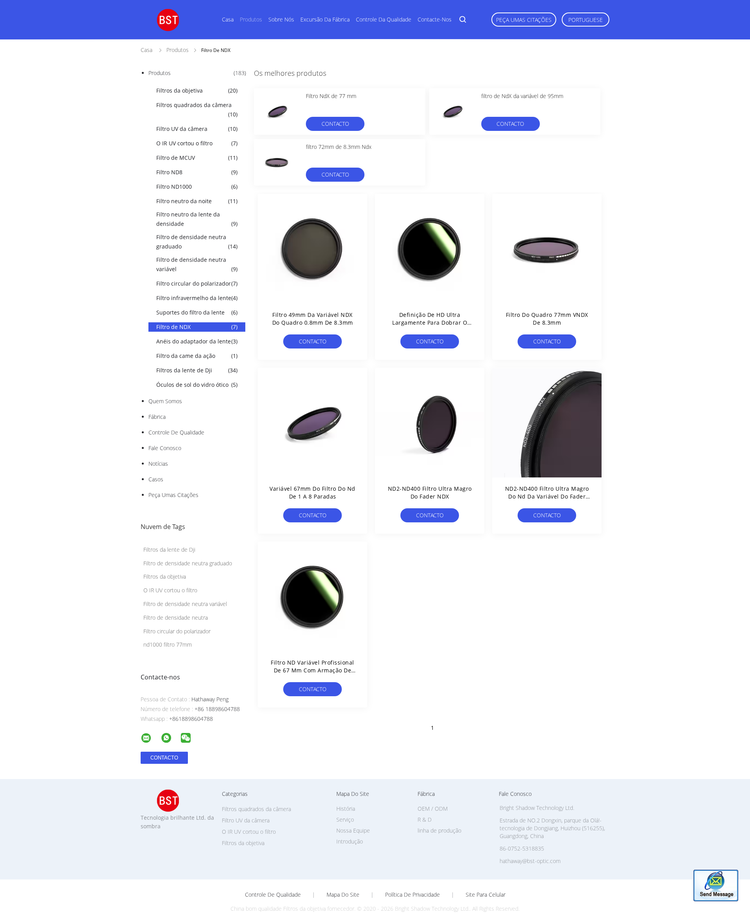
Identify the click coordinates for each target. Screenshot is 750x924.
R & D (425, 819)
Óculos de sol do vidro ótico (197, 384)
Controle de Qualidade (176, 432)
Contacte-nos (435, 19)
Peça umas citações (524, 19)
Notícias (158, 463)
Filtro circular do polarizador (197, 283)
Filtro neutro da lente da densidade (197, 219)
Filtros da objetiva (197, 90)
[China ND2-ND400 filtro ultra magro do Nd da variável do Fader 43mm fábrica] (547, 422)
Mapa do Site (343, 894)
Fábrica (157, 416)
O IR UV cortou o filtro (197, 143)
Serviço (345, 819)
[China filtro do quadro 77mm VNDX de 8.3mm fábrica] (547, 248)
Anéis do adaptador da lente (197, 341)
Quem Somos (165, 401)
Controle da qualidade (383, 19)
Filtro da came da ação (197, 355)
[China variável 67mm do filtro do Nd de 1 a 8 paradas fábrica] (312, 422)
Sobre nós (281, 19)
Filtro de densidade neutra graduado (197, 241)
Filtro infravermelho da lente (197, 298)
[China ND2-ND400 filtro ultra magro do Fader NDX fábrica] (429, 422)
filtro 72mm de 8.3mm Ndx (338, 146)
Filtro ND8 (197, 172)
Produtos (251, 19)
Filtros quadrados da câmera (197, 109)
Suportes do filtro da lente (197, 312)
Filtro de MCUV (197, 157)
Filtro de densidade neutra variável (197, 264)
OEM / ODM (433, 808)
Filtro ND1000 (197, 186)
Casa (228, 19)
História (345, 808)
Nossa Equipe (353, 830)
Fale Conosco (164, 448)
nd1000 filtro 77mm (167, 644)
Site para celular (485, 894)
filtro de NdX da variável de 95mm (522, 96)
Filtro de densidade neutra (175, 617)
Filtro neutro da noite (197, 201)
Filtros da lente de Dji (197, 370)
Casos (155, 479)
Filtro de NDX (197, 327)
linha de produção (439, 830)
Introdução (349, 841)
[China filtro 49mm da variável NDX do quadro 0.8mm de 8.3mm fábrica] (312, 248)
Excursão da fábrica (325, 19)
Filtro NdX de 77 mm (331, 96)
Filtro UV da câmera (197, 128)
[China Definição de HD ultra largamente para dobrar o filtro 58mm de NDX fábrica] (429, 248)
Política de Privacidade (412, 894)
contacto (335, 123)
